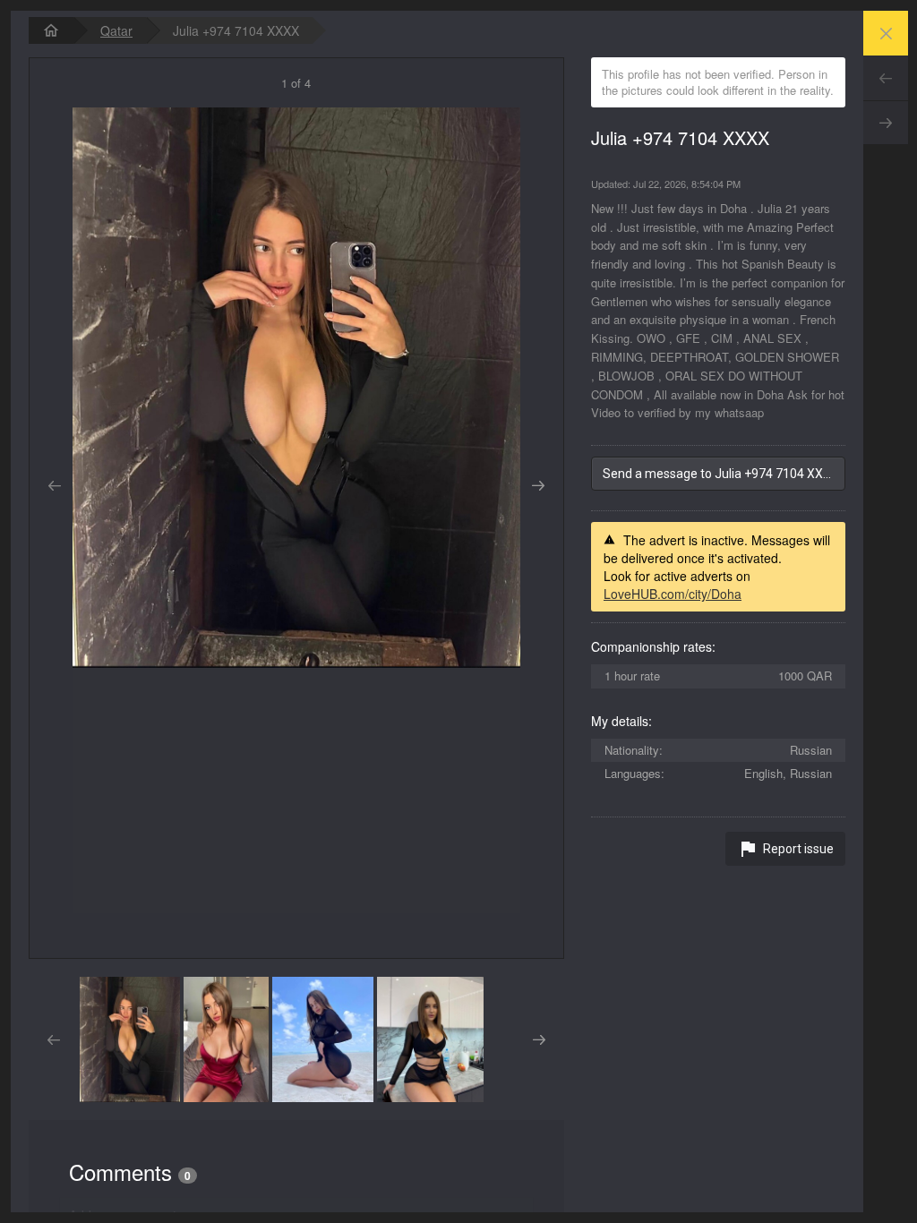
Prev (885, 78)
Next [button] (538, 486)
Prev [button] (54, 486)
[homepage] (51, 30)
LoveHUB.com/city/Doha (672, 594)
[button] (130, 1039)
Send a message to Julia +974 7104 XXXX (721, 473)
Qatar (116, 30)
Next (885, 122)
